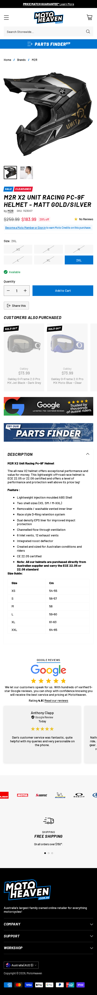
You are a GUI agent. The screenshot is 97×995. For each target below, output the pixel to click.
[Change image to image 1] (10, 172)
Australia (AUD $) (22, 965)
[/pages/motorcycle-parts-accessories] (48, 432)
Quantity (9, 281)
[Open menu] (6, 17)
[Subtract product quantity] (8, 291)
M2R (34, 59)
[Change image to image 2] (26, 172)
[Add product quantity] (25, 291)
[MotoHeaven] (48, 17)
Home (7, 59)
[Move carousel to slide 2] (48, 853)
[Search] (88, 31)
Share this (19, 305)
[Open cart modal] (89, 17)
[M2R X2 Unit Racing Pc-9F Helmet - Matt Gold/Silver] (48, 113)
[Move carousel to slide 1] (45, 853)
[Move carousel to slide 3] (52, 853)
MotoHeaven (34, 973)
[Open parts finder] (48, 44)
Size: (10, 241)
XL (48, 260)
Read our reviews (56, 700)
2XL (79, 260)
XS (18, 249)
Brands (21, 59)
